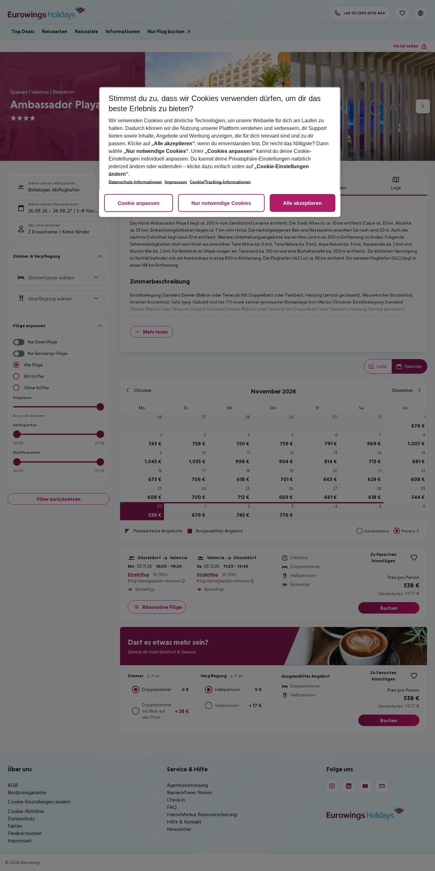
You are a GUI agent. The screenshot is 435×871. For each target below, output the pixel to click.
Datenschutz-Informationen (135, 182)
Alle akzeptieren (302, 203)
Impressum (176, 182)
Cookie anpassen (139, 203)
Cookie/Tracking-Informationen (220, 182)
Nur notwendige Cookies (221, 203)
